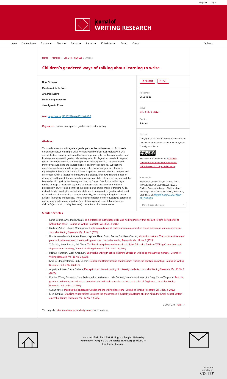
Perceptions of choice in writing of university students (112, 269)
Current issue (29, 43)
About (60, 43)
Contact (136, 43)
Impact (90, 43)
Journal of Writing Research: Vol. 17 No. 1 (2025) (74, 298)
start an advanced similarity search (75, 310)
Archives (56, 58)
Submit (75, 43)
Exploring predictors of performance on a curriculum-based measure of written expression (135, 228)
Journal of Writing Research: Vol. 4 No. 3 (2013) (73, 232)
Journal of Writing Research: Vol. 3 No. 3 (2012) (94, 224)
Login (213, 2)
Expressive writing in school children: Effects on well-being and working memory (128, 252)
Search (210, 43)
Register (203, 2)
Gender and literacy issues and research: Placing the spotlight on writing (127, 261)
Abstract (149, 81)
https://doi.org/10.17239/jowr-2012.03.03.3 (69, 116)
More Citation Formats (153, 204)
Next (179, 305)
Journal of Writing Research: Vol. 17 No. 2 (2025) (128, 240)
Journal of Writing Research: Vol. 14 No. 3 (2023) (101, 248)
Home (14, 43)
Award (124, 43)
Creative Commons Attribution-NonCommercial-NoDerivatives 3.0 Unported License (158, 162)
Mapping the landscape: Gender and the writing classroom (94, 290)
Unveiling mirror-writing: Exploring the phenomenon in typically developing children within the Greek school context (124, 294)
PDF (164, 81)
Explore (45, 43)
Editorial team (108, 43)
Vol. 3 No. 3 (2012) (73, 58)
